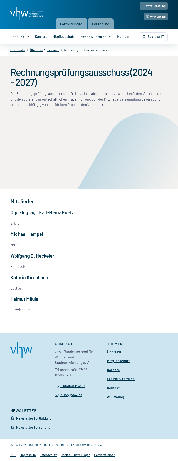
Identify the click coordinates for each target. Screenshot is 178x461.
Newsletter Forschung (33, 427)
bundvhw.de (71, 395)
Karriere (41, 36)
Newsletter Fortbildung (34, 418)
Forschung (100, 24)
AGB (13, 455)
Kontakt (123, 36)
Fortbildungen (71, 24)
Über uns (17, 37)
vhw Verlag (158, 16)
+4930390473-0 (72, 385)
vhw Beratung (156, 6)
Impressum (28, 455)
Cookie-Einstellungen (75, 455)
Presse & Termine (93, 37)
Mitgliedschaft (63, 36)
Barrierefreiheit (104, 455)
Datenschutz (48, 455)
